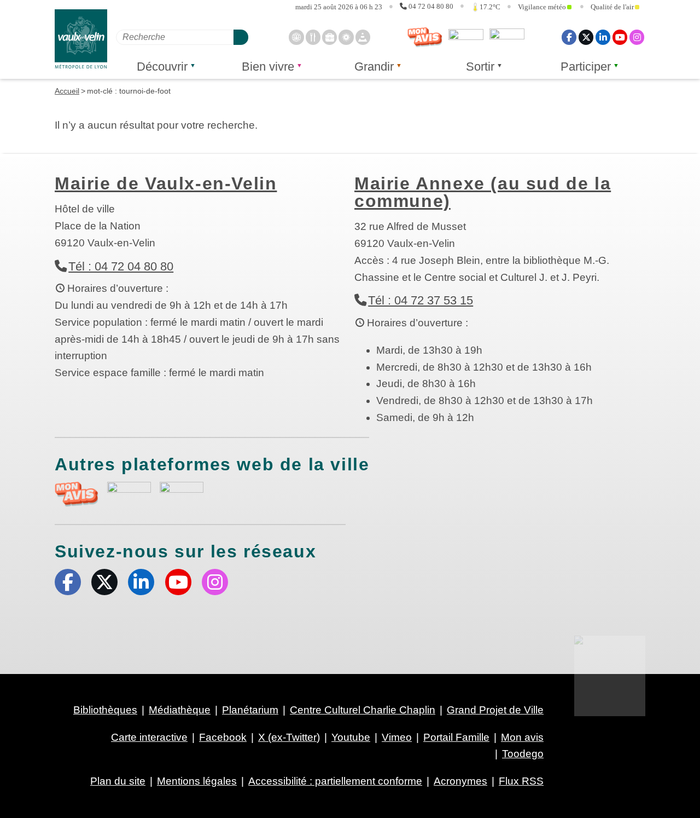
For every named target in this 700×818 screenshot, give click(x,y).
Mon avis (424, 37)
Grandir (374, 66)
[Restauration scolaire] (313, 37)
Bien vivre (268, 66)
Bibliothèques (105, 710)
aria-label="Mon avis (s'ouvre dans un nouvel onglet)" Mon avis (76, 494)
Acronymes (460, 781)
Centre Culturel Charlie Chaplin (362, 710)
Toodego (465, 37)
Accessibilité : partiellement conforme (335, 781)
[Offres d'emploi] (329, 37)
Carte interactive (149, 737)
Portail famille (506, 37)
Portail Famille (456, 737)
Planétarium (250, 710)
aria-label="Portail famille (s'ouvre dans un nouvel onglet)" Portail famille (181, 493)
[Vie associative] (346, 37)
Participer (586, 66)
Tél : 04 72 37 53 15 (420, 300)
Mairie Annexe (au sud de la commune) (482, 192)
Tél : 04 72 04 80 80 (120, 266)
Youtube (619, 37)
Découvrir (162, 66)
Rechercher (241, 37)
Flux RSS (521, 781)
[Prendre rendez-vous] (296, 37)
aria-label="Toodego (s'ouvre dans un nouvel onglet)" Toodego (129, 492)
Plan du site (117, 781)
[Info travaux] (362, 37)
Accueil (67, 91)
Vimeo (397, 737)
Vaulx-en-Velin (81, 39)
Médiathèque (180, 710)
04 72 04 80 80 (431, 6)
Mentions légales (197, 781)
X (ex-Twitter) (586, 37)
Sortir (480, 66)
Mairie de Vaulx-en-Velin (166, 183)
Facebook (569, 37)
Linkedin (603, 37)
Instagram (636, 37)
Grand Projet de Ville (495, 710)
